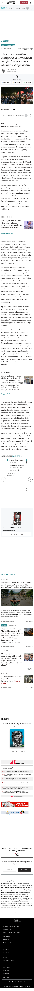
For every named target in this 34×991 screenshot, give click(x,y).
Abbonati (24, 2)
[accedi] (30, 2)
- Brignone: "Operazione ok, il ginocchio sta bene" (16, 771)
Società (5, 41)
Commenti (7, 109)
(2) (12, 475)
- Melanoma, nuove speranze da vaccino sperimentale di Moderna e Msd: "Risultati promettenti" (15, 792)
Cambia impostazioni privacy (11, 933)
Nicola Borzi (6, 687)
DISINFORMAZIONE (11, 527)
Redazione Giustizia (8, 669)
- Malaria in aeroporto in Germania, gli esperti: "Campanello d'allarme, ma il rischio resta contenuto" (15, 783)
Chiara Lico (10, 473)
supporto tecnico (10, 907)
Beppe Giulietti (11, 69)
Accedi (9, 869)
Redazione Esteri (7, 621)
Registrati (24, 869)
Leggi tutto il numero (17, 752)
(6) (32, 621)
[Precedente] (3, 479)
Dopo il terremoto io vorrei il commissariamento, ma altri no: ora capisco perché (17, 465)
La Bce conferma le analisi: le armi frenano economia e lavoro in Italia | (12, 680)
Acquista (17, 534)
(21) (32, 687)
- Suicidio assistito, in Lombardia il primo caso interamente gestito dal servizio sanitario (15, 779)
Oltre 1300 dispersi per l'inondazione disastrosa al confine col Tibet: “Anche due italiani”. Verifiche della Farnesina (16, 584)
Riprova (17, 912)
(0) (32, 646)
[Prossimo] (30, 479)
